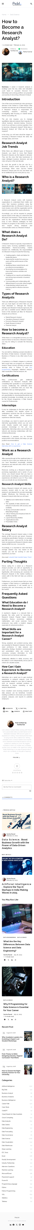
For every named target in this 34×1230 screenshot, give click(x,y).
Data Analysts (6, 1121)
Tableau (4, 1201)
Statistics (4, 1198)
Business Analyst (7, 1093)
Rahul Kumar (27, 52)
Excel (3, 1156)
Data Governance (7, 1135)
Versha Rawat (10, 834)
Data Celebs (6, 1124)
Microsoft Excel (7, 1173)
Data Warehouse (7, 1145)
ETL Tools (5, 1152)
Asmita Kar (14, 51)
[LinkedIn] (10, 1225)
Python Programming (8, 1191)
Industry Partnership (8, 1163)
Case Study (5, 1107)
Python (4, 1187)
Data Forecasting (7, 1131)
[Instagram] (20, 1225)
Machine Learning (7, 1170)
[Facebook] (13, 1225)
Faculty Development (8, 1159)
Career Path (5, 1103)
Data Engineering (9, 937)
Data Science (14, 15)
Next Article (6, 854)
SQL (3, 1194)
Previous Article (9, 810)
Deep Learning (6, 1149)
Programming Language (9, 1184)
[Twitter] (17, 1225)
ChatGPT (4, 1110)
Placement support (8, 1177)
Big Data (4, 1089)
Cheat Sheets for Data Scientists (12, 1114)
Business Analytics (8, 1096)
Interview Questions (8, 1166)
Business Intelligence (8, 1100)
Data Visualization (7, 1142)
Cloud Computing (7, 1117)
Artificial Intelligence (16, 884)
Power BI (5, 1180)
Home (4, 15)
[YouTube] (23, 1225)
